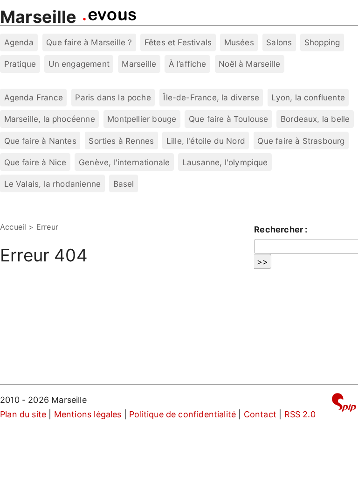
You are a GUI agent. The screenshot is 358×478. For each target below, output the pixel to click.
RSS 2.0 (300, 414)
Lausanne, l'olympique (225, 162)
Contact (260, 414)
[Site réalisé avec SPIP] (344, 404)
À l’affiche (188, 64)
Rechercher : (280, 229)
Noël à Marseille (249, 64)
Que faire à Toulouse (228, 119)
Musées (239, 42)
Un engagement (79, 64)
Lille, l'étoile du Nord (205, 141)
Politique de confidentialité (182, 414)
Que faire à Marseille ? (89, 42)
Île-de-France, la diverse (211, 97)
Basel (123, 184)
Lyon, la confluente (307, 97)
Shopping (322, 42)
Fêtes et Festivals (178, 42)
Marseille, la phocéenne (49, 119)
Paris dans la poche (113, 97)
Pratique (20, 64)
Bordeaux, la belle (315, 119)
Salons (279, 42)
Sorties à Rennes (121, 141)
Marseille (38, 17)
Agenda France (33, 97)
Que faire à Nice (35, 162)
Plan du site (23, 414)
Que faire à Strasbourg (300, 141)
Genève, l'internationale (124, 162)
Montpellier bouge (141, 119)
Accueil (13, 227)
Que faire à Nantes (40, 141)
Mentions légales (88, 414)
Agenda (19, 42)
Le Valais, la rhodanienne (52, 184)
